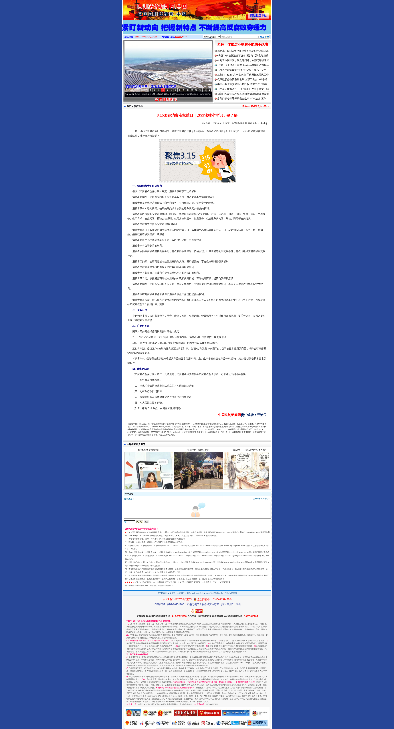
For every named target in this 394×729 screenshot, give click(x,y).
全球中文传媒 (148, 9)
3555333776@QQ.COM (146, 37)
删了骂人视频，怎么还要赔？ (149, 450)
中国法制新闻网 (239, 123)
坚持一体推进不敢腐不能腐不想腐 (242, 44)
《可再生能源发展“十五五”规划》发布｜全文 (241, 70)
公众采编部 (170, 593)
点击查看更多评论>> (261, 499)
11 (192, 90)
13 (200, 90)
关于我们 (161, 593)
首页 (129, 106)
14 (204, 90)
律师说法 (138, 106)
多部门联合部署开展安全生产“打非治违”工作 (241, 98)
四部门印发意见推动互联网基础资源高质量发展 (243, 93)
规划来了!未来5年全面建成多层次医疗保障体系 (243, 50)
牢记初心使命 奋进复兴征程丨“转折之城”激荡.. (195, 94)
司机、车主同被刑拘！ (198, 450)
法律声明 (180, 593)
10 (188, 90)
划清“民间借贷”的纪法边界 (247, 450)
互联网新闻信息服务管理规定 (172, 539)
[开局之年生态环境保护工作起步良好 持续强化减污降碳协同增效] (197, 30)
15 (209, 90)
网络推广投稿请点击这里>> (255, 106)
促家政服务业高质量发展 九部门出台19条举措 (242, 79)
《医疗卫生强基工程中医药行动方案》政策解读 (243, 65)
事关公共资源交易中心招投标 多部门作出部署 (242, 84)
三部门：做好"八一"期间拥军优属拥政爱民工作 (243, 74)
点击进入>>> (181, 37)
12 (196, 90)
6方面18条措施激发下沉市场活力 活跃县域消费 (242, 55)
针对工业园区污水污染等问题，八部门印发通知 (243, 60)
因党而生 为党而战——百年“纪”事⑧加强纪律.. (152, 94)
